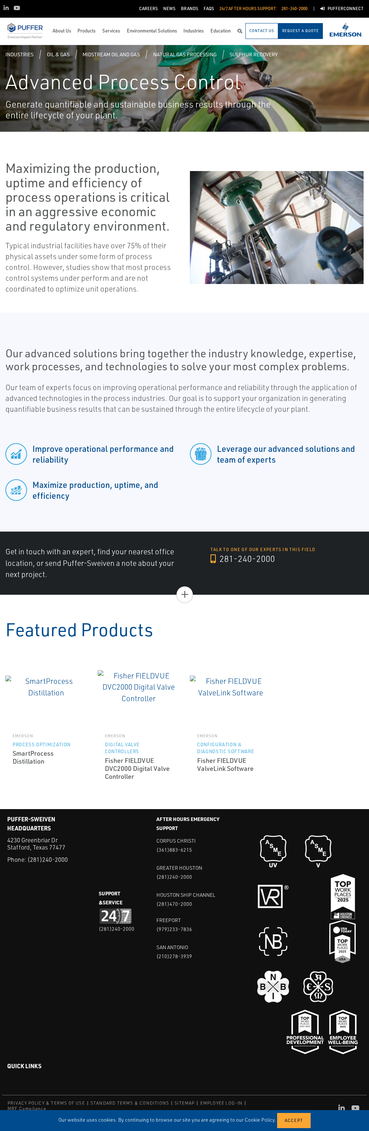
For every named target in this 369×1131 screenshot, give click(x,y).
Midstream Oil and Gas (111, 54)
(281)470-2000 (174, 904)
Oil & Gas (58, 54)
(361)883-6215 (174, 850)
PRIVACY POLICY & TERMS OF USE (46, 1103)
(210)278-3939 (174, 956)
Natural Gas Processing (185, 54)
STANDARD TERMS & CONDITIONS (129, 1103)
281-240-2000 (246, 558)
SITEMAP (184, 1103)
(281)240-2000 (47, 859)
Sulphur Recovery (253, 54)
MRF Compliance (27, 1108)
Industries (19, 54)
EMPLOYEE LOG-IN (221, 1103)
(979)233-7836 (174, 929)
